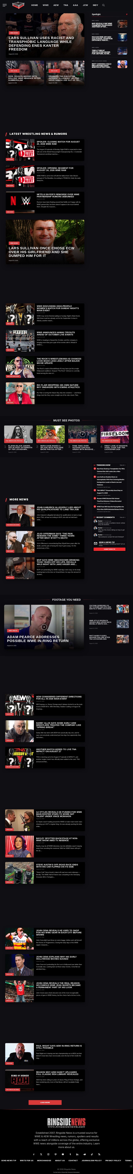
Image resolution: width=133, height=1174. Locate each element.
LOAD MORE (45, 1102)
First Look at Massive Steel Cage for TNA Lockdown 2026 (116, 447)
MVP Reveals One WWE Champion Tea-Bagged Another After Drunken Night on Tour (102, 25)
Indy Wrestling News (12, 1089)
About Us (60, 1160)
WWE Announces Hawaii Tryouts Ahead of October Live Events (56, 333)
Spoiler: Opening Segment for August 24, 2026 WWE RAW (55, 169)
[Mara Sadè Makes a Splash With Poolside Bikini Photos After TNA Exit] (50, 434)
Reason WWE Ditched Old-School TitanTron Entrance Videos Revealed (102, 38)
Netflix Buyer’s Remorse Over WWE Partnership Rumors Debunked (58, 195)
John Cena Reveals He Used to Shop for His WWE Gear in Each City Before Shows (59, 932)
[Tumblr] (70, 1154)
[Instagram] (48, 1154)
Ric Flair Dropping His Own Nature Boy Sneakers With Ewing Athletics (58, 386)
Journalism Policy (92, 1160)
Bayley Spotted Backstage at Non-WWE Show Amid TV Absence (57, 839)
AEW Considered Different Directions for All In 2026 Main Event (59, 698)
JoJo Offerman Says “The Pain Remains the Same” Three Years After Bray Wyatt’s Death (56, 536)
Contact (73, 1160)
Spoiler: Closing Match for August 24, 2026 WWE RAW (58, 143)
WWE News (14, 33)
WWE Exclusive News (13, 376)
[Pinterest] (55, 1154)
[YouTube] (62, 1154)
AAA (75, 5)
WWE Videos (13, 630)
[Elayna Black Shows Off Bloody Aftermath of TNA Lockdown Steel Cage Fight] (18, 434)
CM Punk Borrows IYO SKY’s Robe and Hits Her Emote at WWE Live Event (100, 607)
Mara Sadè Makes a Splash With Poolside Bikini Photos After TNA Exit (51, 447)
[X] (41, 1154)
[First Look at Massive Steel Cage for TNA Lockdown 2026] (114, 434)
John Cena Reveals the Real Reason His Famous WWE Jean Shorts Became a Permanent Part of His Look (58, 985)
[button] (103, 5)
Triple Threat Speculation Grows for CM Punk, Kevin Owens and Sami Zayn (101, 52)
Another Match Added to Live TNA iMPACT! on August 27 (56, 750)
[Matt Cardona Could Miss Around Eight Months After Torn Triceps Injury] (122, 64)
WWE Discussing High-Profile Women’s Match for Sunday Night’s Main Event (58, 308)
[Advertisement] (45, 282)
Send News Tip (8, 1160)
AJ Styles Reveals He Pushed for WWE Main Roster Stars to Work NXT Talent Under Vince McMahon (59, 814)
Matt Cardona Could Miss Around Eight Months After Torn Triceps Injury (101, 65)
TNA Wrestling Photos (14, 440)
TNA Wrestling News (13, 524)
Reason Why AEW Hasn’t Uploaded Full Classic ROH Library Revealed (57, 1073)
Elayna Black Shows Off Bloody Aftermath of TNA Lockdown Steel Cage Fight (20, 447)
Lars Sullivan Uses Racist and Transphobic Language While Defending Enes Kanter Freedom (41, 43)
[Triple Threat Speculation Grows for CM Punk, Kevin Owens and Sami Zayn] (122, 51)
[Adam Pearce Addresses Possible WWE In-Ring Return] (44, 627)
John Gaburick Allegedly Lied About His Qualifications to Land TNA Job (59, 508)
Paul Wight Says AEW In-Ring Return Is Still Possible (59, 1047)
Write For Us (26, 1160)
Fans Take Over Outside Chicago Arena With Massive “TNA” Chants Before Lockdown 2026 (83, 447)
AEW (56, 5)
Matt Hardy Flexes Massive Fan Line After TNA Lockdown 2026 (99, 637)
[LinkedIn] (77, 1154)
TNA (65, 5)
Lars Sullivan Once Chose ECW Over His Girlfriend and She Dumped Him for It (42, 252)
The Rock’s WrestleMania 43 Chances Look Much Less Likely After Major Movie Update (59, 361)
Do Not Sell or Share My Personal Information (66, 1172)
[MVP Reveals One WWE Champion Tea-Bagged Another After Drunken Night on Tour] (122, 24)
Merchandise (44, 1160)
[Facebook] (33, 1154)
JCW (85, 5)
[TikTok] (92, 1154)
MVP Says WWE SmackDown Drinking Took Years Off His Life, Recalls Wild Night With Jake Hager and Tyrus (58, 562)
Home (34, 5)
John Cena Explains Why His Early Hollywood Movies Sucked (56, 958)
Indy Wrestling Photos (46, 440)
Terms (128, 1160)
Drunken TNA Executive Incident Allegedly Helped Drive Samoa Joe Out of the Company (64, 78)
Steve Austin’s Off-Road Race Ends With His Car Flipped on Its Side (57, 866)
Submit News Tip (109, 549)
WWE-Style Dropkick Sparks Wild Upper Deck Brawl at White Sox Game (100, 622)
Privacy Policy (113, 1160)
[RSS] (99, 1154)
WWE (46, 5)
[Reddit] (84, 1154)
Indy (95, 5)
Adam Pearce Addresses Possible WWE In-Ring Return (38, 639)
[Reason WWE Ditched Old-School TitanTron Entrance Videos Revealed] (122, 37)
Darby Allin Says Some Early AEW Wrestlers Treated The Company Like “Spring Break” (58, 725)
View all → (122, 465)
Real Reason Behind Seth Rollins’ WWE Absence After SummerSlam (24, 78)
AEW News (9, 714)
